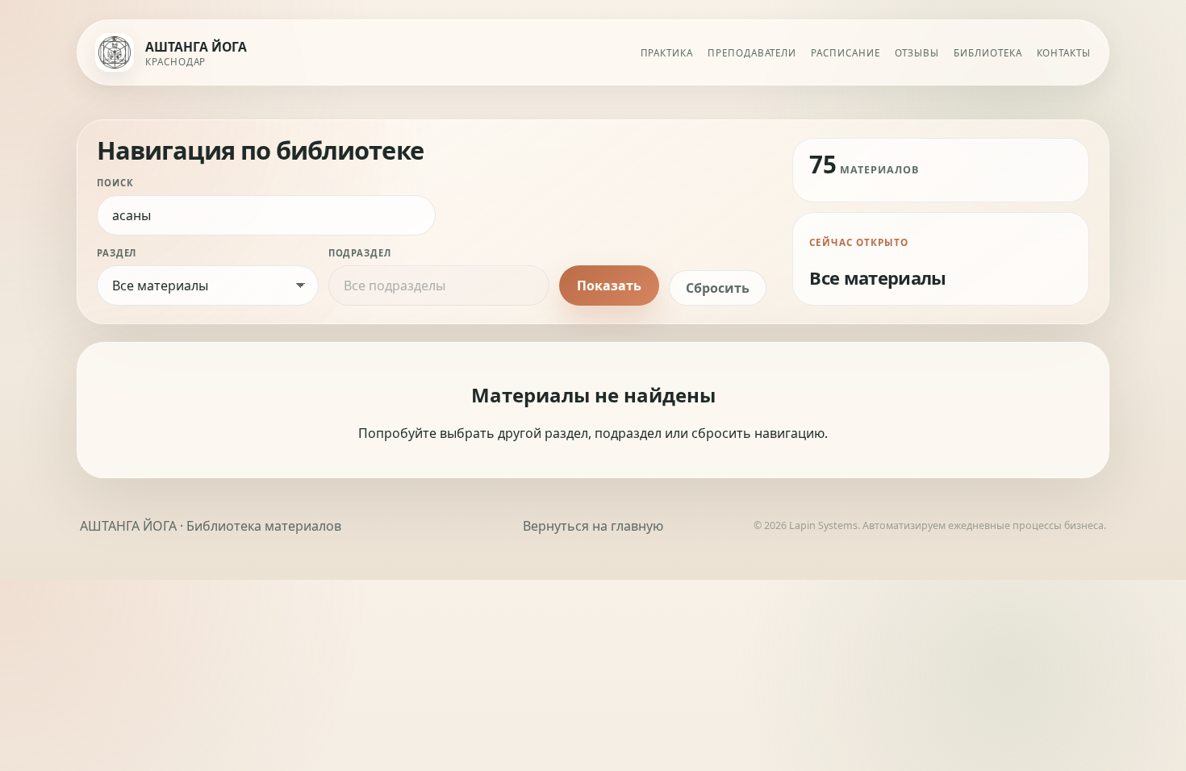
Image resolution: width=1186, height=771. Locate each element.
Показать (609, 285)
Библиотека (987, 53)
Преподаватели (752, 53)
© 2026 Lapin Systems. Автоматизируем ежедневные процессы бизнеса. (930, 525)
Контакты (1064, 53)
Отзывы (917, 53)
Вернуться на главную (593, 526)
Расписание (845, 53)
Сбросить (718, 288)
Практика (667, 53)
